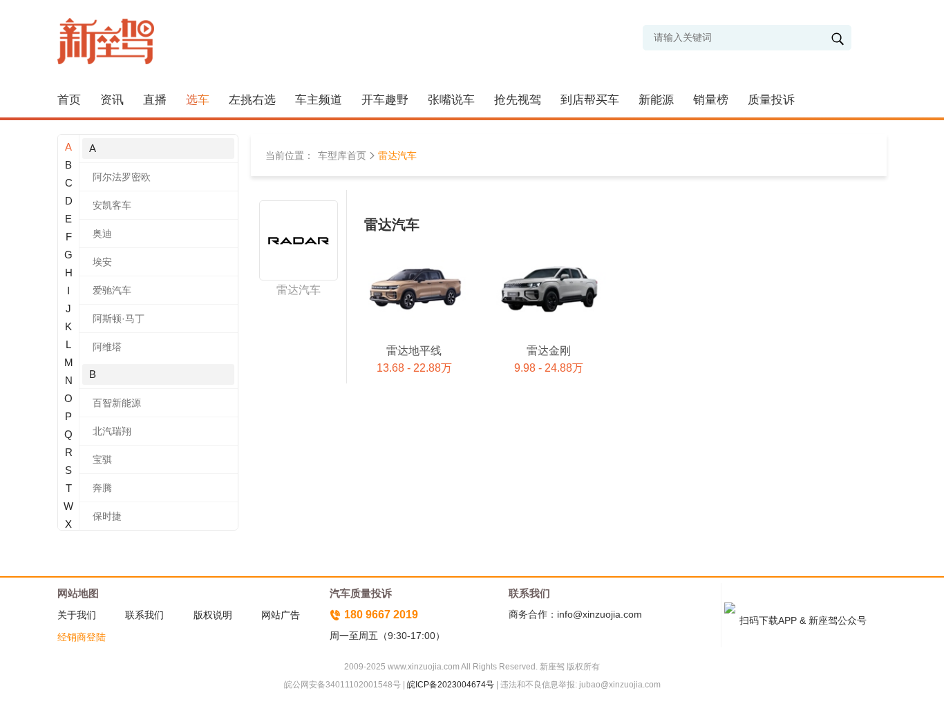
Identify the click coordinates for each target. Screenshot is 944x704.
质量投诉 (771, 99)
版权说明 (212, 614)
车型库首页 (342, 155)
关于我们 (76, 614)
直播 (155, 99)
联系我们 (144, 614)
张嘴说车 (451, 99)
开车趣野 (384, 99)
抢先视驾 (517, 99)
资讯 (112, 99)
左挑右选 (252, 99)
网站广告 (280, 614)
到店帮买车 (589, 99)
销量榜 (710, 99)
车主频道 (318, 99)
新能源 (656, 99)
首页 (69, 99)
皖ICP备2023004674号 (450, 684)
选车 (197, 99)
